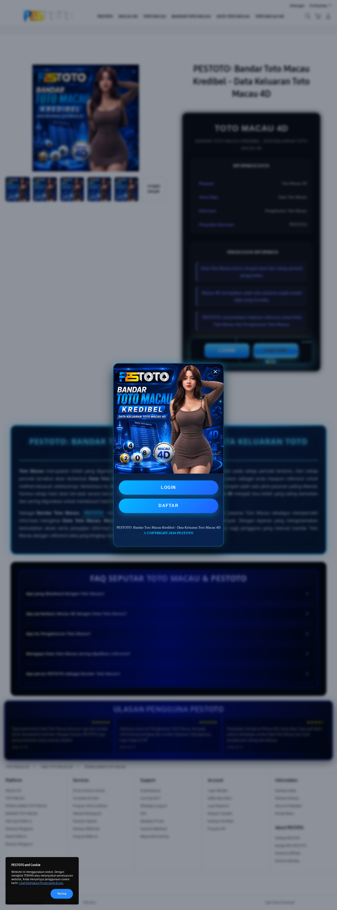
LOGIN (168, 487)
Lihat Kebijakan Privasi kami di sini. (41, 883)
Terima (61, 894)
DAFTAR (168, 506)
